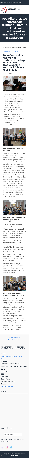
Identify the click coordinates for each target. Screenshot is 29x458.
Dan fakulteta (15, 338)
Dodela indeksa (14, 340)
